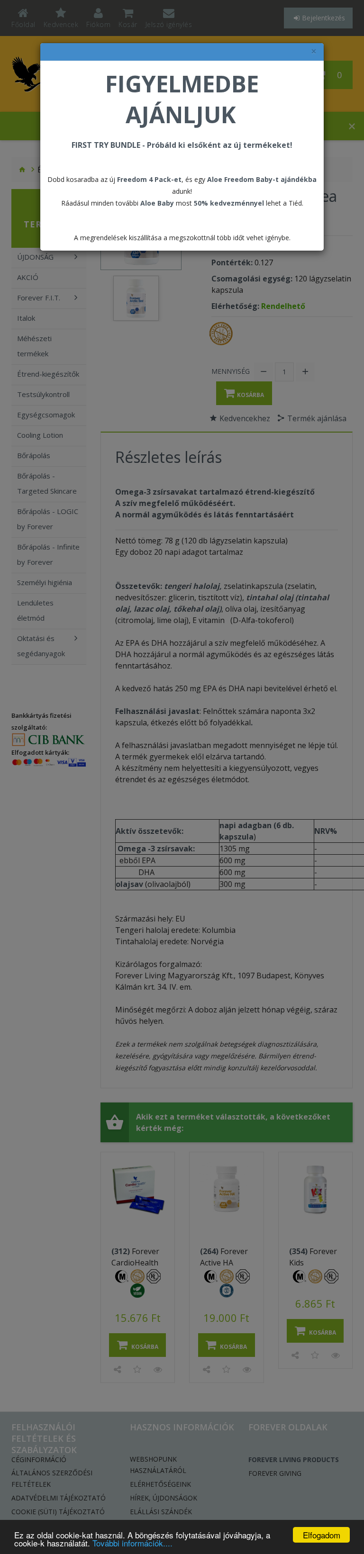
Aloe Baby (157, 203)
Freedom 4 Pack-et (149, 179)
